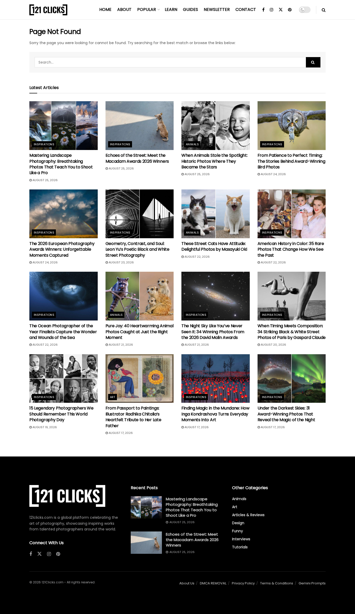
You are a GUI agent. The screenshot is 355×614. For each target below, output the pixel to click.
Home (105, 9)
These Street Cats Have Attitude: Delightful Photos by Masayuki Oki (214, 246)
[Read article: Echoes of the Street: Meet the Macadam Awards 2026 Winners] (140, 125)
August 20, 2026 (273, 345)
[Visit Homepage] (48, 9)
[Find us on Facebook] (263, 10)
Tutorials (240, 547)
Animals (192, 144)
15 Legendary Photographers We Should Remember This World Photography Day (61, 414)
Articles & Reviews (248, 514)
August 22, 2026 (197, 257)
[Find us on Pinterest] (290, 10)
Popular (146, 9)
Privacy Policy (243, 583)
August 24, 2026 (273, 174)
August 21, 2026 (120, 345)
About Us (186, 583)
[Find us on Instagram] (271, 10)
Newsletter (217, 9)
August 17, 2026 (120, 433)
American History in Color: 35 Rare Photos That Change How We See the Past (291, 249)
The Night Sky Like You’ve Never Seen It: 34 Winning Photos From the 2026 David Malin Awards (212, 331)
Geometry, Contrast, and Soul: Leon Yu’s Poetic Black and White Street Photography (137, 249)
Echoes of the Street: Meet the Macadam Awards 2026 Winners (137, 158)
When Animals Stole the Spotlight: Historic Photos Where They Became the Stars (214, 161)
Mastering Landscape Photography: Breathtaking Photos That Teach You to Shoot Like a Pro (61, 164)
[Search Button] (324, 10)
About (124, 9)
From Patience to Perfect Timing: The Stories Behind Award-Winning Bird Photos (291, 161)
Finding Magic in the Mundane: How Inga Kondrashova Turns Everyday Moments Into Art (215, 414)
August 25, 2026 (45, 180)
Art (112, 397)
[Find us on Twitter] (281, 10)
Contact (245, 9)
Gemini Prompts (312, 583)
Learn (171, 9)
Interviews (241, 539)
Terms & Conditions (276, 583)
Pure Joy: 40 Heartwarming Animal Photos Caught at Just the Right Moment (140, 331)
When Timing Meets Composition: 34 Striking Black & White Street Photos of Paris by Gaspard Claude (292, 331)
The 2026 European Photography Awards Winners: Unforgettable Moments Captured (62, 249)
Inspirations (44, 144)
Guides (190, 9)
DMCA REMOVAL (213, 583)
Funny (237, 531)
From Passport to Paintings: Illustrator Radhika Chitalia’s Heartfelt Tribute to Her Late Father (133, 416)
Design (238, 523)
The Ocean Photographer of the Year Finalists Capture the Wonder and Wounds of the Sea (63, 331)
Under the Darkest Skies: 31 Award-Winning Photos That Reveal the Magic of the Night (286, 414)
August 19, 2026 (44, 427)
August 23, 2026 (121, 262)
